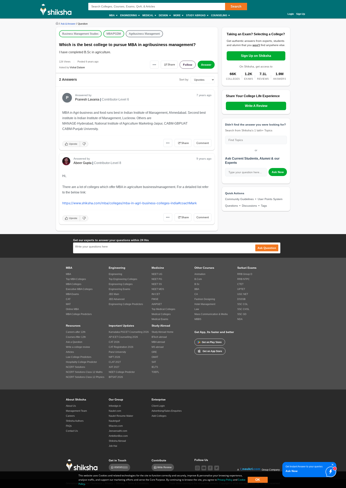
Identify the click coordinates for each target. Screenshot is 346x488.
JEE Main (114, 294)
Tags (264, 205)
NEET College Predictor (122, 372)
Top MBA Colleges (76, 279)
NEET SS (157, 284)
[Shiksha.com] (57, 9)
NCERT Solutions (75, 367)
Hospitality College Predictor (81, 362)
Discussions (249, 205)
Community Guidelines (239, 199)
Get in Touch (117, 460)
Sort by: (184, 79)
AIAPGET (157, 304)
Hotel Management (204, 304)
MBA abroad (158, 342)
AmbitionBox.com (118, 436)
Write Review (164, 467)
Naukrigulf (114, 421)
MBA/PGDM (114, 33)
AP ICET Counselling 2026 (123, 337)
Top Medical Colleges (163, 309)
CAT (68, 299)
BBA (196, 289)
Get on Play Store (212, 342)
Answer (206, 64)
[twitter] (216, 468)
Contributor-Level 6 (115, 99)
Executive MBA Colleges (79, 289)
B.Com (198, 279)
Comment (202, 143)
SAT (154, 362)
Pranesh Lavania (87, 99)
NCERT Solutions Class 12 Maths (84, 372)
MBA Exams (72, 294)
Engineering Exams (119, 289)
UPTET (241, 289)
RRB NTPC (243, 279)
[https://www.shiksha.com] (57, 23)
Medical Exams (160, 319)
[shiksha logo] (83, 465)
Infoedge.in (115, 405)
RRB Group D (244, 274)
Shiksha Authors (74, 421)
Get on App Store (212, 351)
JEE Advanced (117, 299)
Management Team (76, 411)
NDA (239, 319)
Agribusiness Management (144, 33)
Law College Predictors (78, 357)
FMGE (155, 299)
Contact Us (72, 431)
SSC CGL (242, 304)
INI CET (156, 294)
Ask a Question (74, 342)
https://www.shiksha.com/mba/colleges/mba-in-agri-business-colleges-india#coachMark (129, 203)
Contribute (159, 460)
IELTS (155, 367)
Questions (231, 205)
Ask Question (266, 248)
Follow (187, 64)
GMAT (155, 357)
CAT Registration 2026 (121, 347)
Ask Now (278, 172)
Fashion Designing (204, 299)
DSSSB (241, 299)
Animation (199, 274)
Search (236, 6)
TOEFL (155, 372)
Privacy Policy (224, 479)
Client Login (158, 405)
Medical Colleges (161, 314)
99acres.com (116, 426)
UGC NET (242, 294)
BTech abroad (159, 337)
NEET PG (157, 279)
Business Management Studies (80, 33)
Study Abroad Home (162, 332)
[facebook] (210, 468)
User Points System (270, 199)
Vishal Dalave (77, 67)
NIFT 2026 (114, 357)
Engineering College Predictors (126, 304)
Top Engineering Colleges (123, 279)
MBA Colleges (73, 284)
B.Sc (196, 284)
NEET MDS (158, 289)
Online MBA (72, 309)
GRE (154, 352)
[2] (330, 471)
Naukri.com (115, 411)
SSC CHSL (243, 309)
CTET (240, 284)
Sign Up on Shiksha (256, 55)
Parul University (117, 352)
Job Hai (113, 446)
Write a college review (78, 347)
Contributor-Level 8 (107, 163)
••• (154, 64)
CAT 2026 (114, 342)
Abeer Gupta (82, 163)
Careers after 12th (75, 332)
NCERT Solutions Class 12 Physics (85, 377)
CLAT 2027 (115, 362)
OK (257, 479)
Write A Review (256, 106)
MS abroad (158, 347)
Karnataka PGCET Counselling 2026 (129, 332)
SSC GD (241, 314)
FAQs (69, 426)
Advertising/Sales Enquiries (167, 411)
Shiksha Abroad (117, 441)
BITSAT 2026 (116, 377)
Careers (70, 416)
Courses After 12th (76, 337)
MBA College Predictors (79, 314)
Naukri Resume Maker (121, 416)
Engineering (115, 274)
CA (196, 294)
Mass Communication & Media (211, 314)
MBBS (197, 319)
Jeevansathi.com (118, 431)
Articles (70, 352)
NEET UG (157, 274)
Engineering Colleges (121, 284)
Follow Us (201, 460)
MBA (68, 274)
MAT (68, 304)
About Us (71, 405)
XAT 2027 (114, 367)
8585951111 (121, 467)
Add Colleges (159, 416)
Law (196, 309)
